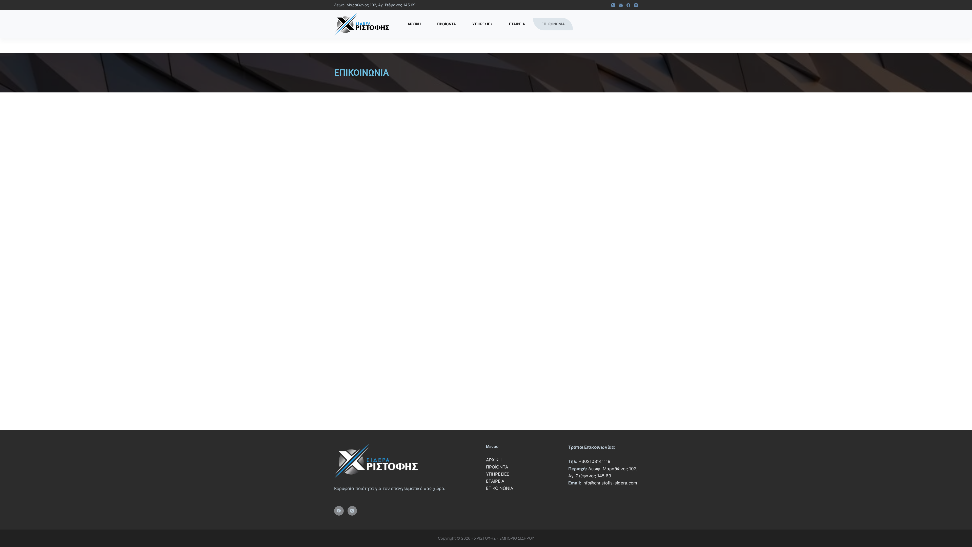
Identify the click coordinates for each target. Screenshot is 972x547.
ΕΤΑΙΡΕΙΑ (517, 24)
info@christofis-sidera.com (609, 482)
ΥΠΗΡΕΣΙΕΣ (482, 24)
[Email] (621, 5)
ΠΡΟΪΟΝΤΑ (446, 24)
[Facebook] (628, 5)
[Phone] (613, 5)
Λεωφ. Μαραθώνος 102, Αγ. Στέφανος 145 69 (374, 5)
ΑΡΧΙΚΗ (414, 24)
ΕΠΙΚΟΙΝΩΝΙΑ (553, 24)
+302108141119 (595, 461)
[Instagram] (636, 5)
